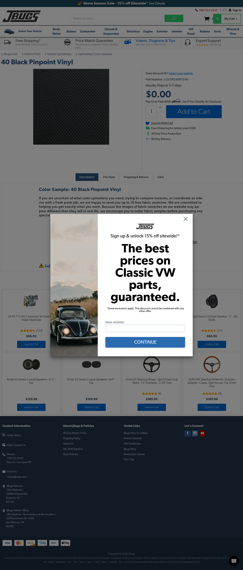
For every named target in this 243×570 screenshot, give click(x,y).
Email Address (114, 322)
